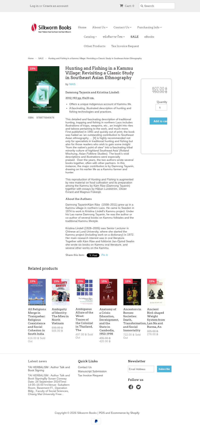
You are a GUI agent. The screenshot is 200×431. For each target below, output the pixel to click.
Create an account (55, 5)
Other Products (94, 46)
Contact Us (121, 27)
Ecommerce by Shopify (125, 412)
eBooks (149, 36)
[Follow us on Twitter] (139, 388)
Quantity (162, 101)
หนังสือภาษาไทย (113, 36)
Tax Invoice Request (125, 46)
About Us (99, 27)
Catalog (89, 36)
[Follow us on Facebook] (131, 388)
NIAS (72, 84)
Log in (34, 5)
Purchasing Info (148, 27)
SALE (134, 36)
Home (82, 27)
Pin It (104, 254)
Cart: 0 (129, 5)
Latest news (37, 361)
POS (102, 412)
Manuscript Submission (92, 371)
